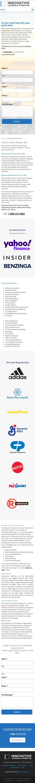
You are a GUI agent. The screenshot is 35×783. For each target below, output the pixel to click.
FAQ (23, 767)
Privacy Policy (22, 765)
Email (5, 87)
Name (5, 68)
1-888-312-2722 (17, 734)
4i (6, 138)
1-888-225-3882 (8, 52)
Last (3, 83)
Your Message (8, 104)
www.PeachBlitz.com (24, 772)
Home (3, 138)
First (3, 75)
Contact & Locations (9, 765)
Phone (5, 95)
